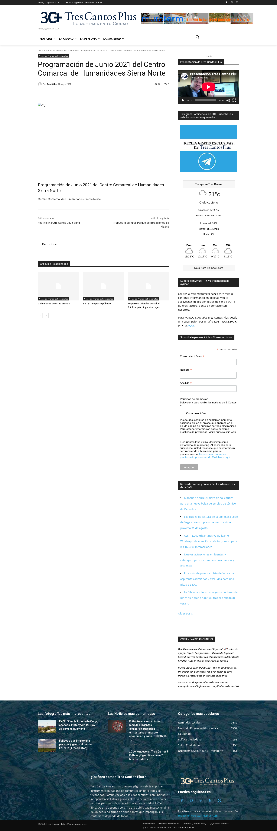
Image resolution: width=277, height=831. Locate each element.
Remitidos (52, 84)
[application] (208, 87)
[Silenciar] (228, 100)
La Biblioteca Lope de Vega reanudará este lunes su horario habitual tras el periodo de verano (209, 597)
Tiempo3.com (215, 267)
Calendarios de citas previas (54, 303)
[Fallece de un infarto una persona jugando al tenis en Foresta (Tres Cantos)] (47, 745)
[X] (237, 3)
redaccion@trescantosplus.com (198, 815)
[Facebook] (226, 3)
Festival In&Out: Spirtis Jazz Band (59, 222)
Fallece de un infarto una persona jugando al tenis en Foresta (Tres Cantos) (76, 744)
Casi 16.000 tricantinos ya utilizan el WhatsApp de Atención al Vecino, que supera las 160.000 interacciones (208, 541)
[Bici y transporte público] (103, 286)
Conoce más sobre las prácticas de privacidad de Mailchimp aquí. (205, 455)
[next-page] (46, 315)
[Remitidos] (40, 84)
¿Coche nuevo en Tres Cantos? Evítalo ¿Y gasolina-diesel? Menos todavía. (148, 755)
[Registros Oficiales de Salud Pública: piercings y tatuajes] (148, 286)
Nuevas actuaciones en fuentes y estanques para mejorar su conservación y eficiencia (207, 560)
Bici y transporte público (97, 303)
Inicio (40, 50)
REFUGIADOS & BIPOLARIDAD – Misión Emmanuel (205, 667)
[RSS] (210, 800)
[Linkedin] (59, 94)
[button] (211, 36)
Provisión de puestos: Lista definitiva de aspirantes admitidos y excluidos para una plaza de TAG (207, 578)
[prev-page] (40, 315)
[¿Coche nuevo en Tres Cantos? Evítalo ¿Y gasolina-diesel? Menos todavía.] (117, 756)
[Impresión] (76, 94)
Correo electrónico (192, 356)
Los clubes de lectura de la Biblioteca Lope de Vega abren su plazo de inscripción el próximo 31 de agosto (209, 522)
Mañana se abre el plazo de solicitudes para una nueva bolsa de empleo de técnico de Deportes (208, 503)
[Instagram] (232, 3)
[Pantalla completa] (234, 100)
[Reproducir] (183, 100)
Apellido (186, 383)
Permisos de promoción (194, 398)
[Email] (67, 94)
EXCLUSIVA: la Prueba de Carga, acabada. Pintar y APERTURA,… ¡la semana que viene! (78, 725)
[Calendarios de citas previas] (58, 286)
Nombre (186, 370)
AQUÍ (190, 325)
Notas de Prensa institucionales (62, 50)
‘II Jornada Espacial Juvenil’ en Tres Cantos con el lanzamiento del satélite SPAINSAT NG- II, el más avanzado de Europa (208, 657)
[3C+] (88, 18)
